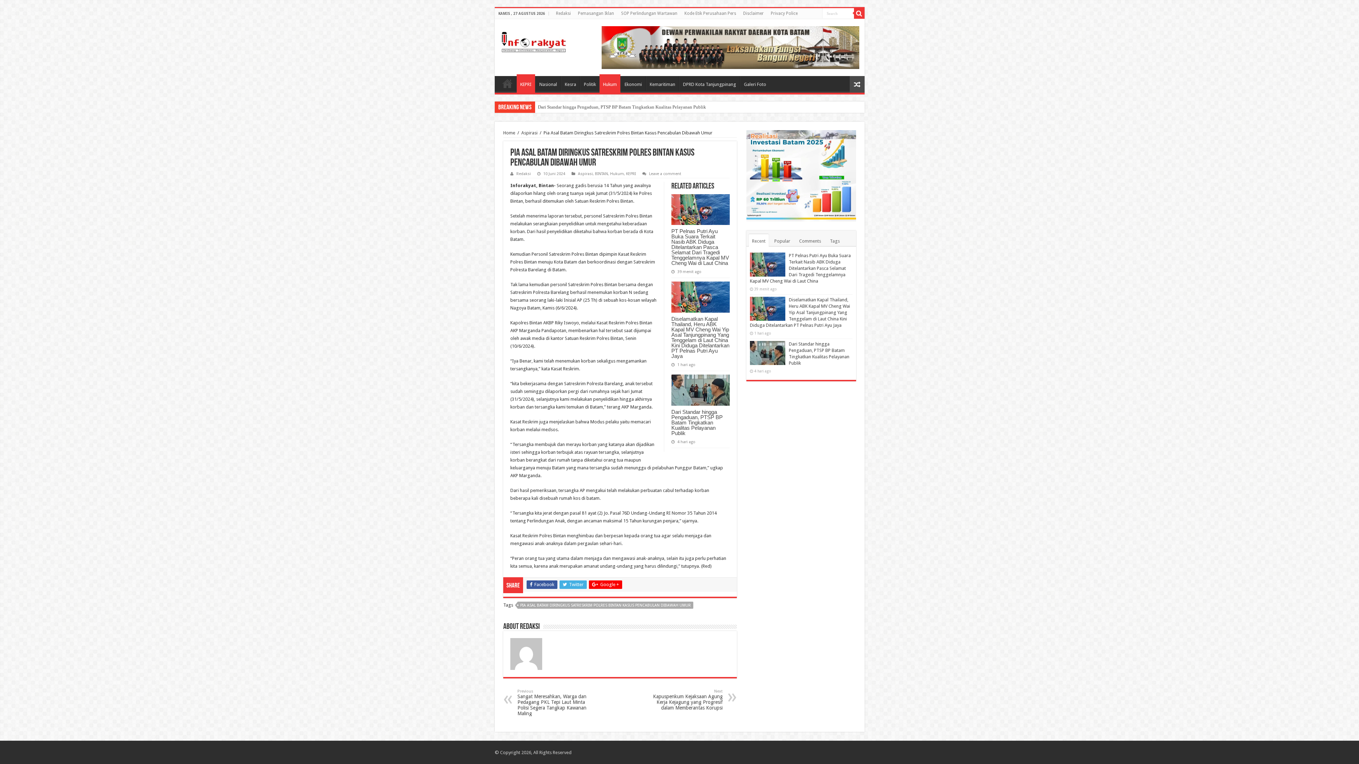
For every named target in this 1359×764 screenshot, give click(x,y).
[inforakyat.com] (533, 40)
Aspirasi (529, 132)
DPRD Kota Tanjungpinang (709, 84)
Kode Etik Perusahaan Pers (710, 13)
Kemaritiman (662, 84)
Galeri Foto (755, 84)
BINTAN (601, 174)
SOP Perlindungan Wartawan (649, 13)
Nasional (548, 84)
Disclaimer (753, 13)
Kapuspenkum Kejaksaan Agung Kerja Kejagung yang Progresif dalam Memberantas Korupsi (688, 700)
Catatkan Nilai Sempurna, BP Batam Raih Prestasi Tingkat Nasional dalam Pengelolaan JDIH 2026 (632, 107)
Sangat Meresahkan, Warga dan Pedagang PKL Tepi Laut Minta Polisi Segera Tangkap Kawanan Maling (551, 702)
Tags (835, 241)
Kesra (570, 84)
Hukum (610, 84)
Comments (810, 241)
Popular (782, 241)
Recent (758, 241)
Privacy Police (784, 13)
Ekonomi (633, 84)
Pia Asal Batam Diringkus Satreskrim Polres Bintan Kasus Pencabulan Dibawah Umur (605, 605)
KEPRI (526, 84)
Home (507, 83)
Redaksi (563, 13)
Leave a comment (665, 174)
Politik (590, 84)
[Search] (859, 13)
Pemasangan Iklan (596, 13)
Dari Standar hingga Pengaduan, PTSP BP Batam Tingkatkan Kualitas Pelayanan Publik (697, 422)
